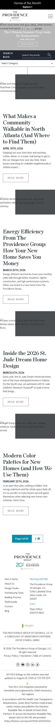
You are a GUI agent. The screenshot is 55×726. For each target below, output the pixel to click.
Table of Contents (42, 655)
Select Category (10, 63)
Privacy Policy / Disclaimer (17, 655)
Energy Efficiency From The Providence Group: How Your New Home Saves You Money (24, 247)
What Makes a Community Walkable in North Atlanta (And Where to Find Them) (26, 129)
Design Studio (12, 588)
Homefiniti (9, 690)
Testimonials (11, 601)
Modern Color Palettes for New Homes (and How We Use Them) (27, 465)
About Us (9, 583)
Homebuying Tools (14, 592)
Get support (28, 694)
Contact (9, 606)
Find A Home (11, 579)
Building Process (13, 597)
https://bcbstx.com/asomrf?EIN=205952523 (27, 721)
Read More (27, 44)
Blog (7, 610)
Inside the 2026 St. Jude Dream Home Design (25, 359)
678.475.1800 (37, 612)
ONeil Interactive (42, 690)
